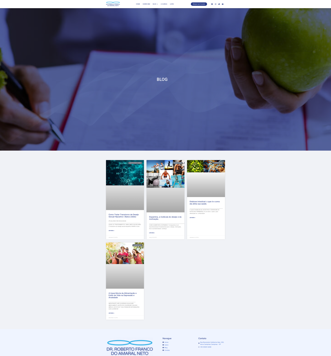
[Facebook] (212, 4)
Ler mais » (111, 230)
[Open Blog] (157, 4)
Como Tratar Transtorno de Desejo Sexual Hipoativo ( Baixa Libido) (124, 215)
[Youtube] (222, 4)
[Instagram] (215, 4)
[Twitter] (219, 4)
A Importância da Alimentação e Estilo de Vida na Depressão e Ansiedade (123, 295)
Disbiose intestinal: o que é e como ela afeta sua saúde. (205, 202)
